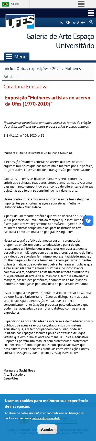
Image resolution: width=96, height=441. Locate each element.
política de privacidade (46, 418)
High (68, 22)
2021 (56, 68)
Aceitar (47, 429)
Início (8, 68)
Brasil (15, 4)
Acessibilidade (62, 22)
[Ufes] (20, 19)
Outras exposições (33, 68)
